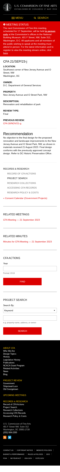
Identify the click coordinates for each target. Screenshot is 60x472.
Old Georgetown (10, 389)
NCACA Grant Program (13, 365)
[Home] (30, 7)
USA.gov (28, 458)
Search (22, 331)
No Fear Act (15, 458)
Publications (9, 362)
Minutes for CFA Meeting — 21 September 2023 (27, 241)
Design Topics (9, 354)
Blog (5, 374)
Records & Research (16, 168)
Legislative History (11, 360)
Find (22, 281)
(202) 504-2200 (10, 432)
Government (9, 383)
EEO (48, 454)
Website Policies (44, 450)
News (5, 371)
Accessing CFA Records (22, 187)
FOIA (5, 458)
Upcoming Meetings (14, 395)
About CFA (9, 348)
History (6, 357)
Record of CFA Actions (21, 173)
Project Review (12, 380)
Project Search (17, 178)
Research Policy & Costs (23, 192)
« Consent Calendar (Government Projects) (25, 198)
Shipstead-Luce (10, 386)
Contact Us (8, 450)
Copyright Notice (25, 450)
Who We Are (9, 351)
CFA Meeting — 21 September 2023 (21, 220)
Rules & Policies (35, 454)
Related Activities (11, 368)
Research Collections (21, 183)
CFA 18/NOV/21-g (12, 123)
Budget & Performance (13, 454)
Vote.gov (39, 458)
